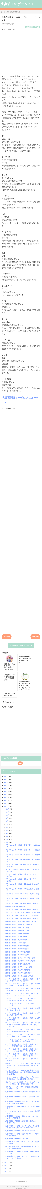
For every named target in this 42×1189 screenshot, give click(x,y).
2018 (6, 800)
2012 (6, 1172)
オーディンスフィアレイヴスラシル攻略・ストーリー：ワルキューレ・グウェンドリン (22, 1055)
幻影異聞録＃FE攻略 (32, 27)
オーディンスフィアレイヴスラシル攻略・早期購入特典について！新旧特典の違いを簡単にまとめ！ (22, 1065)
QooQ (24, 1188)
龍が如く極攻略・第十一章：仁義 (17, 930)
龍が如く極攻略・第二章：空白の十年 (18, 973)
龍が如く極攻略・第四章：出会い (17, 955)
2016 (6, 806)
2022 (6, 788)
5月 (7, 830)
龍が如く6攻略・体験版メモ (15, 906)
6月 (7, 827)
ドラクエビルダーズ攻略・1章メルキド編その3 (21, 909)
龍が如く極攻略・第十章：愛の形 (17, 933)
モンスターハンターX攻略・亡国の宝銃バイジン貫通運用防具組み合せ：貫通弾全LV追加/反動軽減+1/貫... (22, 1072)
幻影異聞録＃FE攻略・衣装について (18, 1138)
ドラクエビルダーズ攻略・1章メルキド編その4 (21, 903)
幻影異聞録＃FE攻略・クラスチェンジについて (22, 1131)
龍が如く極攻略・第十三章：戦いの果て (19, 924)
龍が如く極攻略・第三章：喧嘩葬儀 (17, 970)
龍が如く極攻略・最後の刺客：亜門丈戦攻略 (21, 921)
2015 (6, 1163)
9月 (7, 818)
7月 (7, 824)
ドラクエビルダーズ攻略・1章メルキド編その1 (21, 918)
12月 (8, 809)
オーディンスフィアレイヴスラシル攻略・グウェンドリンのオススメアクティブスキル (22, 999)
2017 (6, 803)
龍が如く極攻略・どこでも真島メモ (17, 964)
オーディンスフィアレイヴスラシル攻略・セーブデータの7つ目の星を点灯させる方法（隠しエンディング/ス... (22, 1024)
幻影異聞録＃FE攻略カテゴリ (21, 645)
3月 (7, 836)
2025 (6, 779)
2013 (6, 1169)
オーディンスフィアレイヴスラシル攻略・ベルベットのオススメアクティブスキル (22, 980)
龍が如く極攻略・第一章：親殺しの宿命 (19, 976)
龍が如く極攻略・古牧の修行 (15, 943)
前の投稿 (35, 636)
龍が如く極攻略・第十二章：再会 (17, 928)
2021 (6, 791)
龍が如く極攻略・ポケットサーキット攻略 (20, 958)
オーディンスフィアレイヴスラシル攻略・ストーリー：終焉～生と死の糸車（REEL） (22, 1030)
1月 (7, 842)
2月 (7, 839)
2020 (6, 794)
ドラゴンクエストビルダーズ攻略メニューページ (22, 912)
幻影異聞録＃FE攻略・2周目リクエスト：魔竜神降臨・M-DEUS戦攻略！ (22, 1102)
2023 (6, 785)
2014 (6, 1166)
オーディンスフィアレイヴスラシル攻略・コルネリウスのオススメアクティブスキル (22, 994)
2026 (6, 776)
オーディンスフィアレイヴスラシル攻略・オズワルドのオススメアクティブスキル (22, 984)
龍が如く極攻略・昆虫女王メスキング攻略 (20, 961)
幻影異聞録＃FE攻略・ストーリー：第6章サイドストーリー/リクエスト (22, 1157)
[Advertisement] (21, 52)
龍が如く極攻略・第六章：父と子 (17, 949)
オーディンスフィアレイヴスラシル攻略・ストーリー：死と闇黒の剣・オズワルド (22, 1040)
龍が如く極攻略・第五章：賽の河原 (17, 952)
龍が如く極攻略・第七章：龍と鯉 (17, 946)
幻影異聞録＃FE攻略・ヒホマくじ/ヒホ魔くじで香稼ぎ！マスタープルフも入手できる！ (22, 1127)
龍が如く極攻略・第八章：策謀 (16, 940)
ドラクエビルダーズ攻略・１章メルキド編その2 (22, 915)
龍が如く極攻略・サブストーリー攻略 (18, 967)
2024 (6, 782)
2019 (6, 797)
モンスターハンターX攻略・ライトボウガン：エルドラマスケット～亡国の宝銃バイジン (22, 1083)
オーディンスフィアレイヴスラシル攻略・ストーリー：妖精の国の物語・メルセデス (22, 1045)
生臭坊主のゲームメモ (17, 4)
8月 (7, 821)
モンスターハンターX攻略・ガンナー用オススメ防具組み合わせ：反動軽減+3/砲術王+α (22, 1078)
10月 (8, 815)
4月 (7, 833)
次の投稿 (6, 636)
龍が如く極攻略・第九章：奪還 (16, 936)
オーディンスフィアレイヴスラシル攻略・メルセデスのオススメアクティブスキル (22, 989)
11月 (8, 812)
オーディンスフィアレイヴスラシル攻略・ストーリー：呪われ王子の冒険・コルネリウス (22, 1050)
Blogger (24, 1181)
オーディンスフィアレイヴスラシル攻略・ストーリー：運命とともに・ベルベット (22, 1035)
